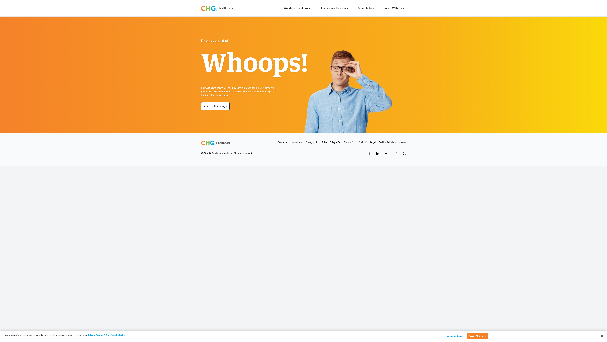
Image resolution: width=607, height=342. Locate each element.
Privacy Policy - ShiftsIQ (355, 142)
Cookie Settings (454, 336)
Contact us (283, 142)
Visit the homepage (215, 106)
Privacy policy (312, 142)
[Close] (601, 335)
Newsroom (297, 142)
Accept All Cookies (478, 336)
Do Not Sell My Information (392, 142)
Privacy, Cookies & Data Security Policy (106, 335)
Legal (373, 142)
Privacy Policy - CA (331, 142)
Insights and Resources (334, 8)
